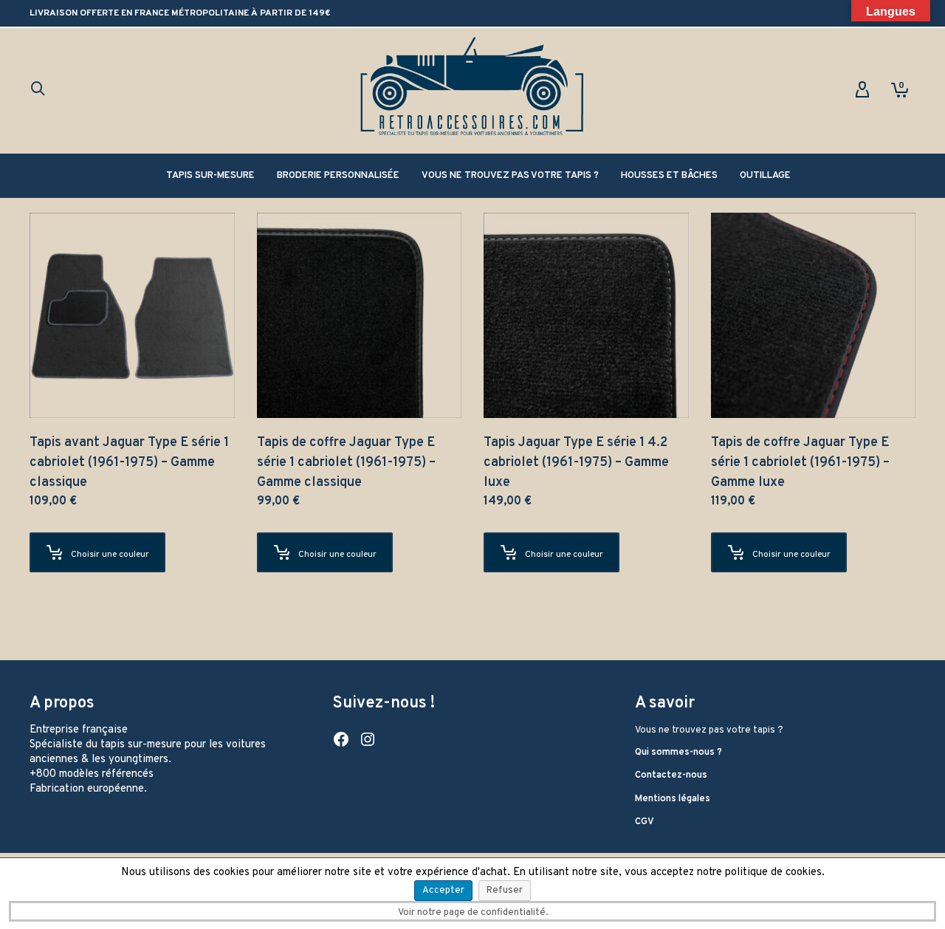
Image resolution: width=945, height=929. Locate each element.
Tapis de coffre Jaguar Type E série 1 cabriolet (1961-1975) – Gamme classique (346, 462)
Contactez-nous (671, 775)
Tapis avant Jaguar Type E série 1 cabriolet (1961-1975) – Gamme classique (129, 462)
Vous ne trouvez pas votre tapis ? (709, 730)
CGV (644, 822)
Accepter (443, 891)
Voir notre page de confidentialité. (473, 913)
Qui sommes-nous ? (678, 752)
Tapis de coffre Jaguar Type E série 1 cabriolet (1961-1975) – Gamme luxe (800, 462)
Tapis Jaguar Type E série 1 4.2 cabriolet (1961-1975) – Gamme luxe (576, 462)
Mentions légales (672, 799)
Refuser (505, 891)
